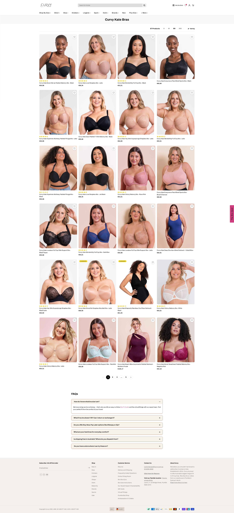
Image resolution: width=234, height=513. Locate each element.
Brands (115, 13)
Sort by (192, 28)
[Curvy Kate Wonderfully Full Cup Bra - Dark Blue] (97, 226)
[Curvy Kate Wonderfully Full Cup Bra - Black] (137, 56)
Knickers (75, 13)
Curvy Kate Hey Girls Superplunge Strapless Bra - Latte (135, 138)
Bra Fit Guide (124, 407)
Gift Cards (121, 489)
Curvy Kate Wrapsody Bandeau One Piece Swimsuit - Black (135, 309)
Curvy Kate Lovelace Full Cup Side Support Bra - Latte (135, 250)
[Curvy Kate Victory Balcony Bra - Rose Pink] (137, 168)
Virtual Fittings (122, 492)
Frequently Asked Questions (127, 473)
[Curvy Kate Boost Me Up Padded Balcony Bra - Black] (58, 56)
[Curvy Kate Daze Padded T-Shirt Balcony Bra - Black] (97, 112)
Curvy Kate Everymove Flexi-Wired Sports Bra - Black (174, 81)
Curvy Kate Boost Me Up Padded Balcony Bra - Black (56, 83)
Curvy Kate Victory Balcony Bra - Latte (51, 366)
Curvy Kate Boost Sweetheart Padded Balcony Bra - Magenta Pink (173, 365)
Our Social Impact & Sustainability (129, 486)
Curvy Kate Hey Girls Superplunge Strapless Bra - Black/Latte (55, 309)
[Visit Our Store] (177, 5)
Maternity (95, 486)
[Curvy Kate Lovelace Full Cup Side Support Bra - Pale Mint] (97, 340)
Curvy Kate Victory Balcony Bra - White (169, 308)
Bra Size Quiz (122, 479)
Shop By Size (44, 13)
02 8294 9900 (148, 469)
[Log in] (189, 5)
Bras (65, 13)
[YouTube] (47, 474)
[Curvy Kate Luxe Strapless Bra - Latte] (97, 56)
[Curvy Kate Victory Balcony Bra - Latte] (58, 340)
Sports (94, 492)
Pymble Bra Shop (123, 495)
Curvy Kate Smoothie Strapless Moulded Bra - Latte (95, 308)
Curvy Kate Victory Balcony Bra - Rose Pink (132, 194)
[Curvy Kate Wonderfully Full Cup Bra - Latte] (176, 112)
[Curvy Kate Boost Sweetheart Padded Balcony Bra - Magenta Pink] (176, 340)
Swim (105, 13)
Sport (96, 13)
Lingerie (86, 13)
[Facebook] (40, 474)
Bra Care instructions (125, 482)
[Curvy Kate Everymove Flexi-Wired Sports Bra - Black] (176, 56)
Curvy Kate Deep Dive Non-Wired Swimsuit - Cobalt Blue (175, 250)
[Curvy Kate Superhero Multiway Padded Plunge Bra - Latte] (58, 112)
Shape (94, 479)
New (124, 13)
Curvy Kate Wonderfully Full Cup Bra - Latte (171, 138)
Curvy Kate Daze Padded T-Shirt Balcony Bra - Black (96, 136)
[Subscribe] (89, 468)
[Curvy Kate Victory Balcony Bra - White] (176, 282)
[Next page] (131, 377)
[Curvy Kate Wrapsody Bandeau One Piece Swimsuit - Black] (137, 282)
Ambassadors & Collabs (126, 498)
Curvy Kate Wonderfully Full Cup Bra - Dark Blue (94, 252)
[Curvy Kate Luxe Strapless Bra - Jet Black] (97, 168)
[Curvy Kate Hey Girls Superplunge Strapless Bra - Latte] (137, 112)
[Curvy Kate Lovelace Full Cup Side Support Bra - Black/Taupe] (58, 226)
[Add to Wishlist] (74, 37)
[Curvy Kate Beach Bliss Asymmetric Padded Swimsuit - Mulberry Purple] (137, 340)
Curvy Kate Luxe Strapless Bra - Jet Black (92, 194)
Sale (93, 495)
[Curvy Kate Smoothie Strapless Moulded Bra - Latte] (97, 282)
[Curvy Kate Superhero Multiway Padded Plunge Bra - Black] (58, 168)
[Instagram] (44, 474)
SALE (56, 13)
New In (94, 467)
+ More (144, 13)
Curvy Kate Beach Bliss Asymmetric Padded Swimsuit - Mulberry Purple (135, 365)
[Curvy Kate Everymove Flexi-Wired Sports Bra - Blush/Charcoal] (176, 168)
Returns (120, 467)
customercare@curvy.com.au (153, 467)
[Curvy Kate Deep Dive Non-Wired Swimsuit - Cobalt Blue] (176, 226)
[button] (232, 214)
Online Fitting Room (124, 476)
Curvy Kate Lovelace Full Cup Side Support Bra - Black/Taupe (55, 251)
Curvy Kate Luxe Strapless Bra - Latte (91, 83)
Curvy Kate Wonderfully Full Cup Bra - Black (132, 83)
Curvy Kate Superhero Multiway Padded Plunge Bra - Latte (58, 138)
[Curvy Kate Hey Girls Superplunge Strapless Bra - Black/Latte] (58, 282)
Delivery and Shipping (125, 470)
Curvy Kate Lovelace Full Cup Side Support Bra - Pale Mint (97, 364)
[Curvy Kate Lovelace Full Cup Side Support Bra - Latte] (137, 226)
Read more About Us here (178, 482)
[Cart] (193, 5)
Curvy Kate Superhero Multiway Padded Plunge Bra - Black (56, 195)
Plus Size (133, 13)
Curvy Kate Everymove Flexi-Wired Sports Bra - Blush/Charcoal (172, 193)
